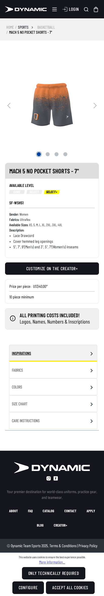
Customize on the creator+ (52, 268)
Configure (28, 587)
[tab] (53, 353)
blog (40, 525)
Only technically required (53, 573)
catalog (48, 511)
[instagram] (48, 478)
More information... (52, 562)
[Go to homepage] (26, 9)
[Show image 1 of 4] (39, 154)
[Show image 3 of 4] (56, 154)
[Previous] (9, 105)
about (13, 511)
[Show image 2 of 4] (47, 154)
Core (17, 192)
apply (91, 511)
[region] (52, 105)
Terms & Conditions (62, 545)
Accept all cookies (70, 587)
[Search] (86, 9)
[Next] (95, 105)
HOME (10, 27)
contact (70, 511)
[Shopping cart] (96, 9)
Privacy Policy (88, 545)
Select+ (52, 192)
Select (34, 192)
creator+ (60, 525)
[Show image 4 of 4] (65, 154)
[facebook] (56, 478)
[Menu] (54, 9)
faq (30, 511)
